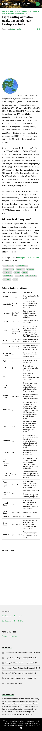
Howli (17, 272)
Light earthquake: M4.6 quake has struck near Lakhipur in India (17, 20)
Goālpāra (8, 272)
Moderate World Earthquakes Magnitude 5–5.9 (22, 668)
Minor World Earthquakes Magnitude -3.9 (20, 678)
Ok (21, 728)
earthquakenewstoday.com (28, 257)
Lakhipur (19, 276)
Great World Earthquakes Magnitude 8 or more (22, 652)
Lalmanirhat (31, 276)
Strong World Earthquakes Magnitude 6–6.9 (21, 663)
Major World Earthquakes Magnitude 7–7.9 (21, 658)
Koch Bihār (8, 276)
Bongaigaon (9, 269)
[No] (39, 725)
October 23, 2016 (16, 29)
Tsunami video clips (9, 636)
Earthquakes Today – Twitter (12, 621)
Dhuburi (30, 269)
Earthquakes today (16, 3)
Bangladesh (8, 265)
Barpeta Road (22, 265)
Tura (15, 279)
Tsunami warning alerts (13, 683)
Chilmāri (20, 269)
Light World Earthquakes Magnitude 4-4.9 (20, 12)
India (25, 272)
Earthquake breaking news (14, 11)
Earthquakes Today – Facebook (13, 616)
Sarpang (7, 279)
